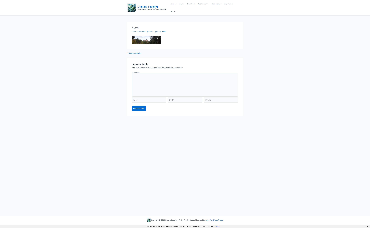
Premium (228, 4)
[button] (175, 4)
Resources (215, 4)
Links (171, 12)
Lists (180, 4)
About (172, 4)
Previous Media (133, 53)
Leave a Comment (138, 32)
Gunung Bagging (148, 6)
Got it (217, 226)
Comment (136, 72)
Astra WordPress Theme (214, 220)
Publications (202, 4)
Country (190, 4)
